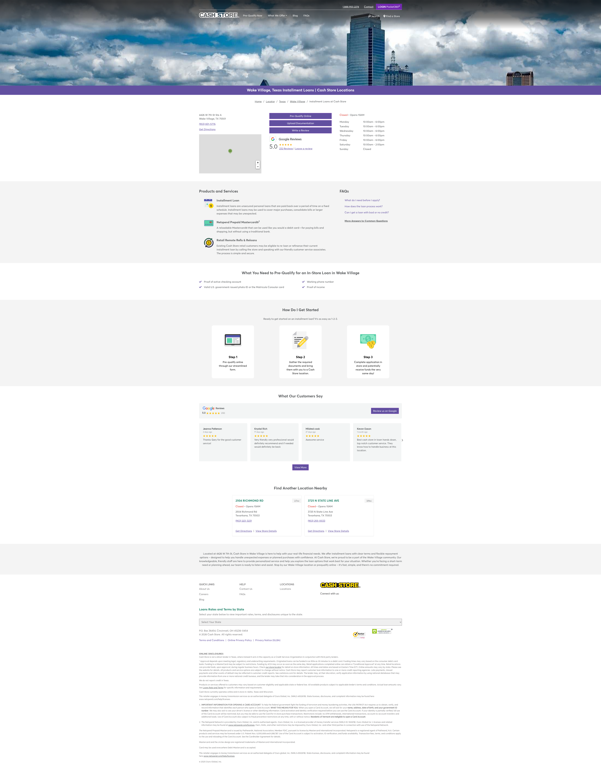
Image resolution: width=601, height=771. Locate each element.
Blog (295, 15)
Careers (203, 594)
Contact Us (245, 588)
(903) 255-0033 (316, 520)
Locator (270, 101)
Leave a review (303, 148)
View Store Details (266, 530)
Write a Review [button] (300, 130)
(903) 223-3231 (244, 520)
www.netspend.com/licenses (241, 725)
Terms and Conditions (211, 640)
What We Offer (276, 15)
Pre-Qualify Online (300, 116)
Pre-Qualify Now (252, 15)
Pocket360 (389, 6)
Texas (282, 101)
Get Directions (207, 129)
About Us (204, 588)
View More (300, 467)
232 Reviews (286, 148)
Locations (285, 588)
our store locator (273, 667)
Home (258, 101)
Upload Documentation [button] (300, 123)
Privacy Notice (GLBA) (267, 640)
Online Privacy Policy (240, 640)
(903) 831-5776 (207, 124)
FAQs (306, 15)
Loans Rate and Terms (213, 687)
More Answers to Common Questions (366, 220)
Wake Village (297, 101)
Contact (368, 6)
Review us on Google (385, 410)
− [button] (258, 166)
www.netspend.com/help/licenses (219, 756)
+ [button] (258, 162)
